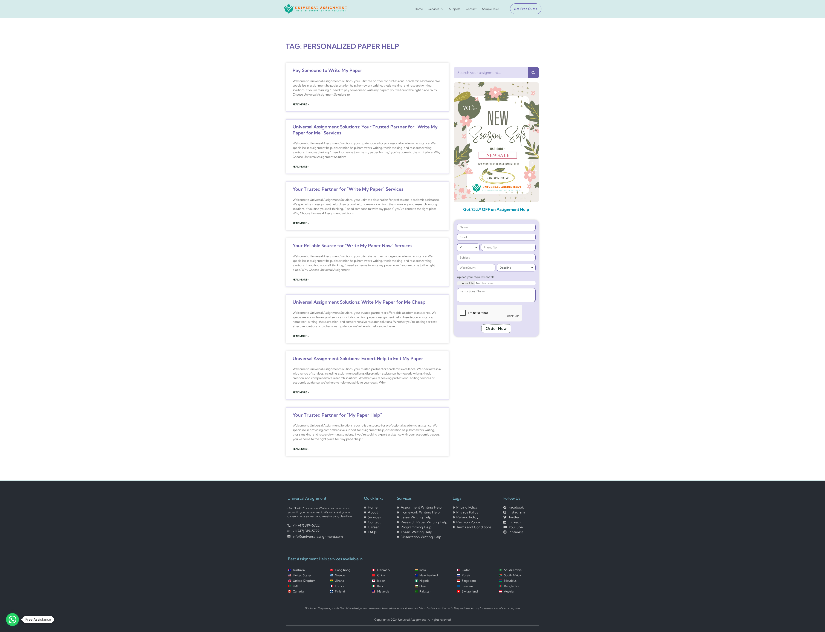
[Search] (533, 72)
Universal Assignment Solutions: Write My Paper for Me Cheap (359, 302)
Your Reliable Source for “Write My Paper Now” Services (352, 245)
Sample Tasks (491, 9)
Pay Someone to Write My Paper (327, 70)
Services (433, 9)
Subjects (454, 9)
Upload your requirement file (475, 277)
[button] (524, 8)
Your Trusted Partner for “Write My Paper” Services (348, 189)
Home (419, 9)
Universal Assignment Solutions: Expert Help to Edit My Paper (358, 358)
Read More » (301, 104)
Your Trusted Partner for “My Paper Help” (337, 415)
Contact (471, 9)
